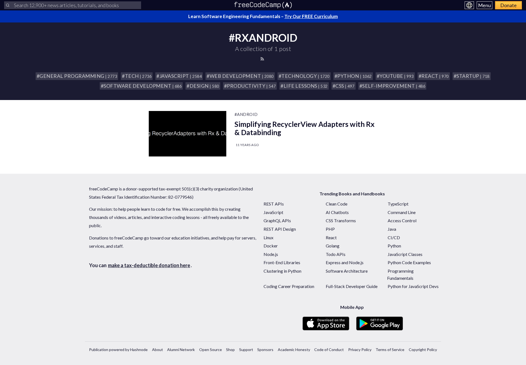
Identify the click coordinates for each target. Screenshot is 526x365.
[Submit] (7, 5)
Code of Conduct (329, 349)
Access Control (402, 220)
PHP (330, 229)
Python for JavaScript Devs (413, 286)
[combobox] (72, 5)
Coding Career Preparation (289, 286)
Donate (508, 5)
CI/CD (394, 237)
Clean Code (336, 203)
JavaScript (273, 212)
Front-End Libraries (282, 262)
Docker (271, 245)
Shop (230, 349)
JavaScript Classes (405, 254)
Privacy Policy (359, 349)
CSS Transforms (341, 220)
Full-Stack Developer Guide (352, 286)
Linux (268, 237)
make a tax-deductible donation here (149, 265)
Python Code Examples (409, 262)
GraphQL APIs (277, 220)
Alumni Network (181, 349)
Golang (332, 245)
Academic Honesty (294, 349)
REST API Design (280, 229)
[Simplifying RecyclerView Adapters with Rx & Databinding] (187, 133)
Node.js (271, 254)
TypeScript (398, 203)
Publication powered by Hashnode (118, 349)
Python (394, 245)
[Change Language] (469, 5)
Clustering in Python (282, 270)
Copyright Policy (423, 349)
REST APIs (274, 203)
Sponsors (265, 349)
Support (246, 349)
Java (392, 229)
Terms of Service (390, 349)
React (331, 237)
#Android (246, 114)
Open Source (210, 349)
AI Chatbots (337, 212)
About (157, 349)
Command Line (402, 212)
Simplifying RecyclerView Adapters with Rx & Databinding (305, 128)
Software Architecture (347, 270)
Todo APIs (335, 254)
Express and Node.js (345, 262)
